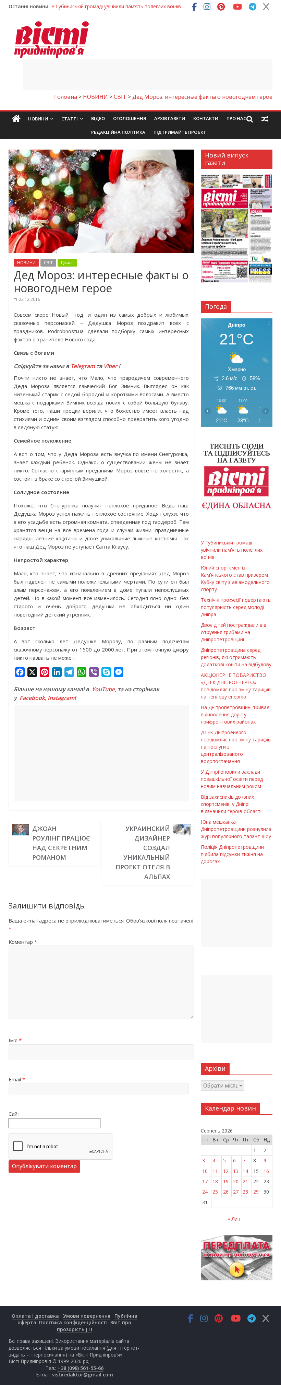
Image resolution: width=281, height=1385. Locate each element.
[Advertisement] (147, 74)
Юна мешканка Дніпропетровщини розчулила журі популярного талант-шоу (236, 829)
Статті (69, 119)
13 (236, 1171)
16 (266, 1171)
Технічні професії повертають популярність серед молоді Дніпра (236, 607)
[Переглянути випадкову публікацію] (264, 118)
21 (245, 1181)
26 (226, 1191)
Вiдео (98, 118)
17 (205, 1181)
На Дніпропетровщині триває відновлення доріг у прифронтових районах (235, 714)
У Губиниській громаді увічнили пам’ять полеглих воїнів (116, 6)
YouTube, (104, 689)
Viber (110, 366)
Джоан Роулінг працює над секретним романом (61, 842)
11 (215, 1171)
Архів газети (169, 118)
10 (205, 1171)
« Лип (234, 1219)
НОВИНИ (26, 263)
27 (236, 1191)
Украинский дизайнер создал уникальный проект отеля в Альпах (142, 852)
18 (215, 1181)
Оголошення (129, 118)
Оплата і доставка (35, 1316)
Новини (38, 119)
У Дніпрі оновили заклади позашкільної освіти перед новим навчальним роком (232, 778)
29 (256, 1191)
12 (226, 1171)
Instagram (61, 698)
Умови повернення (86, 1316)
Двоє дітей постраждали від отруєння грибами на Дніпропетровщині (233, 632)
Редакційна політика (118, 132)
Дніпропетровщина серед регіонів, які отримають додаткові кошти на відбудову (236, 657)
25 (215, 1191)
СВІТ (48, 263)
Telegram (83, 366)
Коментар (23, 941)
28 (245, 1191)
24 (205, 1191)
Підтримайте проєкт (180, 132)
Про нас (236, 118)
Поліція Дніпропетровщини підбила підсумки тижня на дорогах (232, 854)
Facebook (32, 698)
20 (236, 1181)
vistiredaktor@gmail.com (82, 1374)
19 (226, 1181)
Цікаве (67, 263)
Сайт (14, 1113)
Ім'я (15, 1040)
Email (17, 1079)
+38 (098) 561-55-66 (80, 1368)
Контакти (205, 118)
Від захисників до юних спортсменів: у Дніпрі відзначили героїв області (231, 804)
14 (245, 1171)
